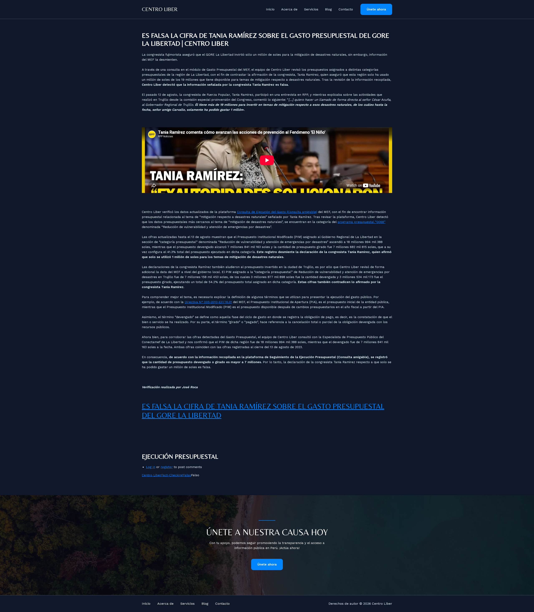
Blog (328, 9)
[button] (376, 9)
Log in (150, 467)
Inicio (270, 9)
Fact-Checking (172, 475)
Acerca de (289, 9)
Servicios (311, 9)
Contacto (346, 9)
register (167, 467)
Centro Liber (160, 9)
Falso (187, 475)
